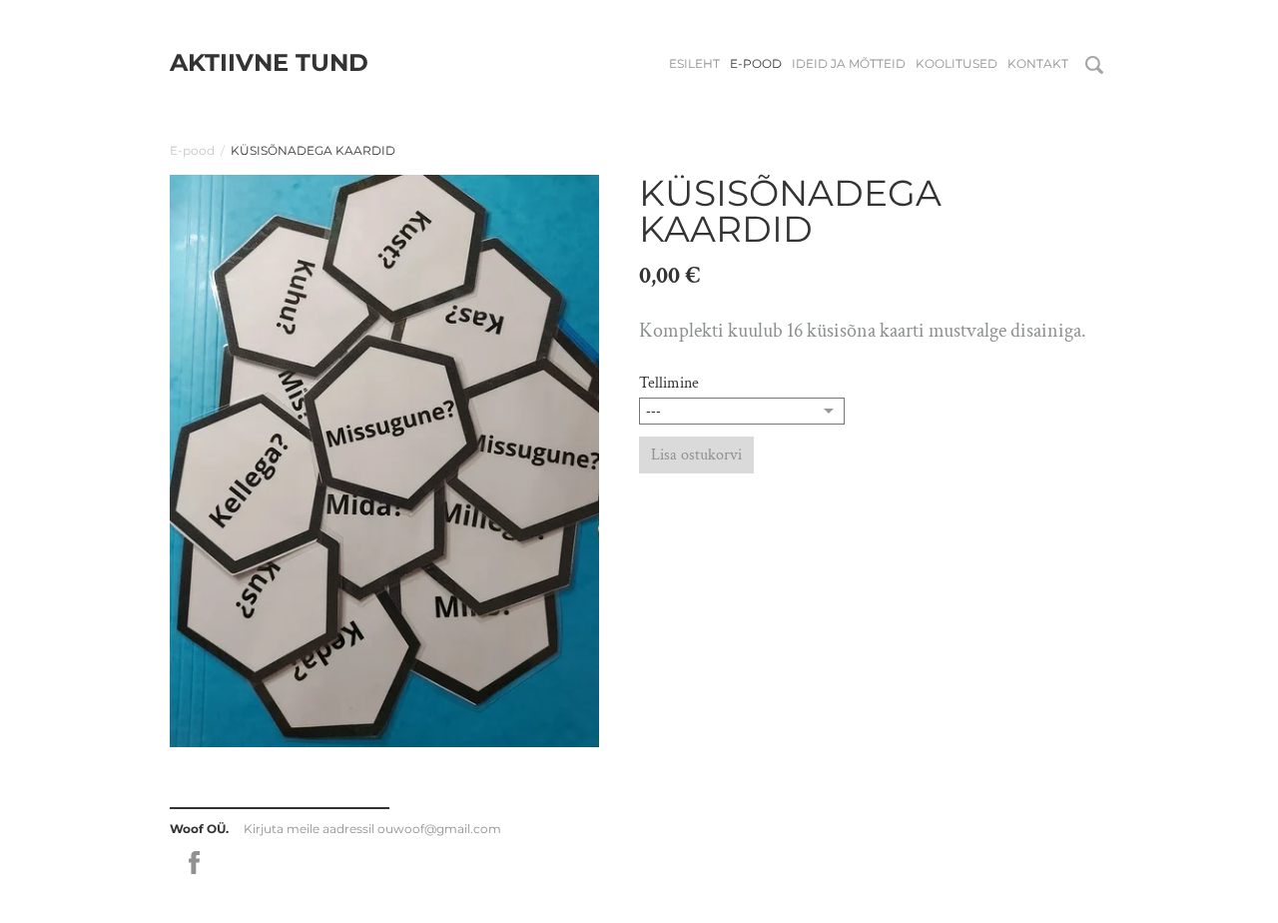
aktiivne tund (269, 63)
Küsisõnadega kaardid (313, 150)
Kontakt (1037, 64)
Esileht (694, 64)
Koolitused (956, 64)
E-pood (756, 64)
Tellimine (669, 383)
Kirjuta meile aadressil (310, 828)
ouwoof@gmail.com (439, 828)
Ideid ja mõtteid (849, 64)
